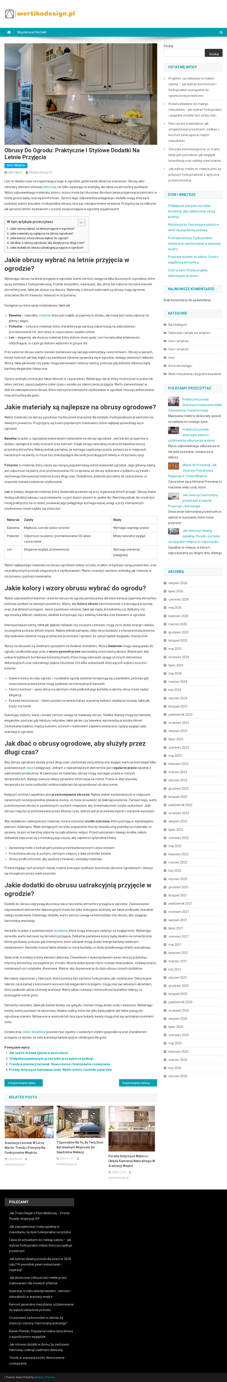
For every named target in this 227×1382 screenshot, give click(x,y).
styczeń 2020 (177, 1076)
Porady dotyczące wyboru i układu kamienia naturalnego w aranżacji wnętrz (131, 1161)
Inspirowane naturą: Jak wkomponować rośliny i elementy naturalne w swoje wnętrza (26, 1083)
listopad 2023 (177, 706)
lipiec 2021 (175, 928)
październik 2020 (180, 1002)
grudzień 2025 (178, 632)
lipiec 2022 (175, 829)
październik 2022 (180, 805)
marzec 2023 (177, 772)
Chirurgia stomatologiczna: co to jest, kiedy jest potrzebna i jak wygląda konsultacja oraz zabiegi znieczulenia (194, 154)
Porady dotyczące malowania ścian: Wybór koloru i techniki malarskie (60, 1069)
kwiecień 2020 (178, 1051)
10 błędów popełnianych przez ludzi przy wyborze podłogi (51, 1058)
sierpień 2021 (177, 920)
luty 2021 (174, 969)
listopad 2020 (177, 994)
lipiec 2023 (175, 739)
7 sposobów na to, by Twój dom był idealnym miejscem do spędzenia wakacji (80, 1147)
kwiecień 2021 (178, 953)
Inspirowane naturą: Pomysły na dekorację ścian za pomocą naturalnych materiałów (140, 1083)
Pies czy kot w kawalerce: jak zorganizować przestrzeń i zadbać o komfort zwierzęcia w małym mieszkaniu (193, 132)
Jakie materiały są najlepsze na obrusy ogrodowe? (41, 233)
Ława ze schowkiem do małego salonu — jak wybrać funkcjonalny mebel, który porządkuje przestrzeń (40, 1245)
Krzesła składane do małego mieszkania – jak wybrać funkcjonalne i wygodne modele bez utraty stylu (195, 109)
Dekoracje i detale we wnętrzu (189, 333)
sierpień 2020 (177, 1018)
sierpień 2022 (177, 821)
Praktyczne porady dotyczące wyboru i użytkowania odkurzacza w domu (191, 435)
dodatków (61, 930)
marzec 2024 (177, 681)
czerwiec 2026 (178, 599)
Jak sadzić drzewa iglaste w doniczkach (38, 1053)
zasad (30, 768)
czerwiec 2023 (178, 747)
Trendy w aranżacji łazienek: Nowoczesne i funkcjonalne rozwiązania (59, 1064)
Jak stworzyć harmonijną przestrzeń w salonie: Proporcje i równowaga (193, 500)
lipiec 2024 (175, 665)
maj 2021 (175, 944)
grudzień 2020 (178, 985)
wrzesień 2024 (178, 657)
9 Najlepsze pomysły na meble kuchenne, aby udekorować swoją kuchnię (191, 211)
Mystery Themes (44, 1377)
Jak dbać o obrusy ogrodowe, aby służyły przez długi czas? (47, 242)
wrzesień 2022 (178, 813)
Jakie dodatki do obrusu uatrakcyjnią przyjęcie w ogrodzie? (47, 247)
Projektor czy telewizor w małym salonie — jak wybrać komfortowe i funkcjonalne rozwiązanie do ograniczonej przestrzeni (192, 87)
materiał (44, 315)
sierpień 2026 (177, 583)
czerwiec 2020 (178, 1035)
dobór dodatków (34, 1032)
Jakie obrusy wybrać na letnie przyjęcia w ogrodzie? (42, 228)
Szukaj (168, 46)
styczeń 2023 (177, 780)
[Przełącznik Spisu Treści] (79, 222)
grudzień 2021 (178, 887)
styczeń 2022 (177, 879)
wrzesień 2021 (178, 911)
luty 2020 (174, 1068)
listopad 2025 (177, 640)
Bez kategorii (177, 324)
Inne (171, 357)
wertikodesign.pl (40, 172)
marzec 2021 (177, 961)
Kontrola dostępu (180, 366)
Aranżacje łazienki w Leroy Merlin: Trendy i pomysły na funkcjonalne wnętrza (25, 1147)
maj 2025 (175, 648)
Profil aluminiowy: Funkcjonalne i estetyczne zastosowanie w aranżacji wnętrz (194, 243)
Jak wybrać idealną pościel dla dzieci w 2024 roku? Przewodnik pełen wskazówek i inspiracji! (40, 1264)
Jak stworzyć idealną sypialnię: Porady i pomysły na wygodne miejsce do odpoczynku (194, 536)
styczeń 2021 (177, 977)
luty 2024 (174, 690)
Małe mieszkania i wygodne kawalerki (194, 374)
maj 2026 (175, 607)
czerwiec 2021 (178, 936)
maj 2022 (175, 846)
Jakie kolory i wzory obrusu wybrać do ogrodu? (39, 238)
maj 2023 (175, 755)
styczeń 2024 (177, 698)
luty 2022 (174, 870)
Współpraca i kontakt (32, 32)
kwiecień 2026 (178, 616)
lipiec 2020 (175, 1027)
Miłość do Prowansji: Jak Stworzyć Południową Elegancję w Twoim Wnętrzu (192, 470)
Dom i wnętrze (16, 165)
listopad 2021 (177, 895)
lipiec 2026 (175, 591)
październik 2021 (180, 903)
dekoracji (49, 187)
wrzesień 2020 (178, 1010)
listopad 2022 (177, 797)
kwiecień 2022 (178, 854)
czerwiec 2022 (178, 838)
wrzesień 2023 (178, 722)
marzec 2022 (177, 862)
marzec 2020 (177, 1060)
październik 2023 (180, 714)
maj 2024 (175, 673)
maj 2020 (175, 1043)
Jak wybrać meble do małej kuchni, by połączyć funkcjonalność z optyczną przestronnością (194, 174)
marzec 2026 (177, 624)
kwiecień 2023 (178, 764)
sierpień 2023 (177, 731)
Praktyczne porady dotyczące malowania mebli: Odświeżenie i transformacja (195, 405)
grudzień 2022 (178, 788)
